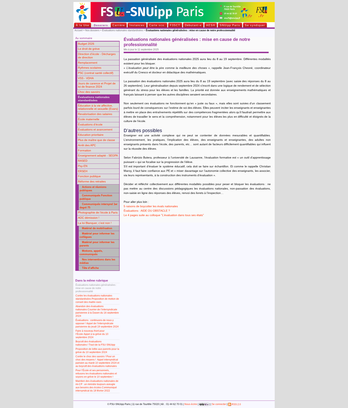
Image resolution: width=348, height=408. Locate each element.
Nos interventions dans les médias (97, 261)
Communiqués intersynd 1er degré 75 (98, 206)
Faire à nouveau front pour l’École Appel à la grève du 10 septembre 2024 (92, 334)
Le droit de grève (89, 48)
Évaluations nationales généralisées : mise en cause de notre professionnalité (96, 288)
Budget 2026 (86, 43)
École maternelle (88, 119)
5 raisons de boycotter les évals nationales (151, 206)
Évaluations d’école (90, 124)
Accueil (79, 30)
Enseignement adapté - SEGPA (98, 155)
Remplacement (87, 62)
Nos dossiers (92, 30)
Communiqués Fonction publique (96, 197)
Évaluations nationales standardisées (122, 30)
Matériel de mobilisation (96, 228)
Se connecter (219, 404)
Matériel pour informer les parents (97, 244)
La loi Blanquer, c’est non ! (95, 223)
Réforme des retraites (92, 181)
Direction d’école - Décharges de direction (97, 56)
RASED (82, 160)
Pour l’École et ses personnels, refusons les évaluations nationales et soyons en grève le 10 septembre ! (96, 373)
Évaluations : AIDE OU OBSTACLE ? (147, 210)
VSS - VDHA (86, 78)
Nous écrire (190, 404)
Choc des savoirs (89, 91)
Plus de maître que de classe (96, 140)
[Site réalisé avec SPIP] (204, 404)
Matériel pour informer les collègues (97, 235)
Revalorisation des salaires (95, 114)
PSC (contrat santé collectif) (95, 73)
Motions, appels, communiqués (91, 252)
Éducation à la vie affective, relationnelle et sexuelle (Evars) (98, 107)
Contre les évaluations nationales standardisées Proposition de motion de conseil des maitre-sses (97, 298)
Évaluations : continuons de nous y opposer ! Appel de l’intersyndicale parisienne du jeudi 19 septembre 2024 (97, 323)
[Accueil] (174, 21)
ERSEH (82, 171)
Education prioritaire (91, 134)
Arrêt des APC (87, 145)
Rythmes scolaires (89, 67)
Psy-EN (82, 166)
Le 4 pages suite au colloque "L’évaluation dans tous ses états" (164, 215)
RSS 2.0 (236, 404)
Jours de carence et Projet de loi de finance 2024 (97, 85)
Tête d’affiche (89, 267)
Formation (84, 150)
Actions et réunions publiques (93, 188)
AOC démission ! (88, 217)
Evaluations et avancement (95, 129)
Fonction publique (89, 176)
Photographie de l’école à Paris (98, 212)
